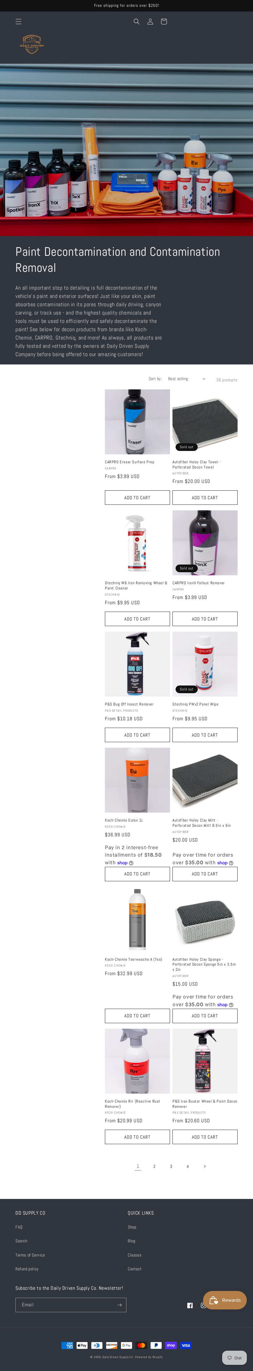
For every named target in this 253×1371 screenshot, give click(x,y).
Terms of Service (30, 1255)
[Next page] (204, 1166)
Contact (135, 1269)
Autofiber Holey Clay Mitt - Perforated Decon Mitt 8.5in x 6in (201, 823)
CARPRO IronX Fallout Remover (198, 583)
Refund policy (27, 1269)
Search (21, 1241)
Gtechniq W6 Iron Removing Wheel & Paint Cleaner (136, 586)
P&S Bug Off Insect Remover (129, 704)
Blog (131, 1241)
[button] (18, 21)
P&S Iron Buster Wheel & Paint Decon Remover (205, 1104)
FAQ (19, 1227)
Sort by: (155, 378)
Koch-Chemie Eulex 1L (124, 820)
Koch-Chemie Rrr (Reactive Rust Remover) (132, 1104)
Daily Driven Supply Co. (118, 1357)
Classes (134, 1255)
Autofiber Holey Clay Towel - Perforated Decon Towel (196, 465)
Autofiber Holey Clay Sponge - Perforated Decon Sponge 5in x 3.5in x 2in (204, 964)
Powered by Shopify (149, 1357)
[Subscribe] (119, 1305)
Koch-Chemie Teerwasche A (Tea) (133, 959)
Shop (132, 1227)
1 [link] (138, 1166)
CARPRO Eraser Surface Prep (130, 462)
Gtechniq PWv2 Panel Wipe (195, 704)
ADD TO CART (137, 498)
